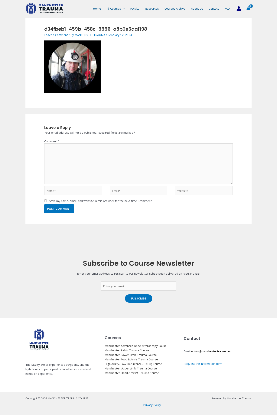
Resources (152, 8)
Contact (214, 8)
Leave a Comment (56, 35)
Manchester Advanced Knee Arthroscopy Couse (136, 346)
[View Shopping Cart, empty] (248, 8)
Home (97, 8)
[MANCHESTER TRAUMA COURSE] (44, 8)
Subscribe (139, 298)
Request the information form (203, 364)
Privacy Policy (152, 405)
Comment (51, 141)
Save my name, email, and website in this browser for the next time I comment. (100, 201)
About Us (197, 8)
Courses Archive (175, 8)
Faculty (134, 8)
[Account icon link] (238, 8)
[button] (123, 8)
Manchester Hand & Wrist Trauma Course (132, 373)
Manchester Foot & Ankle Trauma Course (131, 359)
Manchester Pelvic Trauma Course (127, 350)
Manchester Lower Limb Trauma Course (131, 355)
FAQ (227, 8)
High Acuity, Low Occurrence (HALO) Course (133, 364)
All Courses (114, 8)
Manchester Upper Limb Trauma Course (131, 368)
